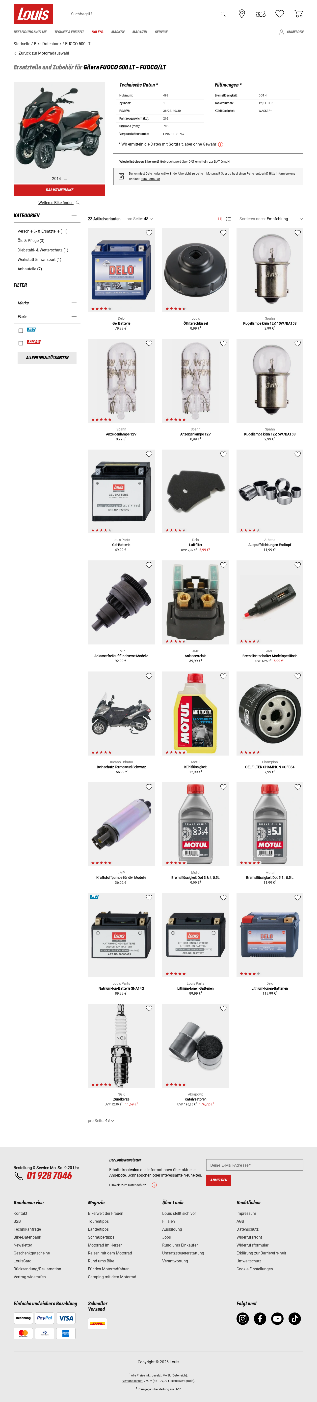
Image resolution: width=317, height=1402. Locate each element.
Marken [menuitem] (117, 32)
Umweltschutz (249, 1261)
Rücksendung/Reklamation (37, 1269)
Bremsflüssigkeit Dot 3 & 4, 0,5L (195, 878)
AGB (240, 1221)
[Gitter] (219, 218)
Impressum (246, 1213)
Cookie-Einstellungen (255, 1269)
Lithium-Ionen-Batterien (195, 988)
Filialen (168, 1221)
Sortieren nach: (252, 218)
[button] (223, 14)
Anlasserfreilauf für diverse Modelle (121, 656)
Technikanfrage (27, 1229)
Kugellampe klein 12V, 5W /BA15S (269, 434)
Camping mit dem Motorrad (112, 1277)
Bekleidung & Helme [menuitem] (30, 32)
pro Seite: (135, 218)
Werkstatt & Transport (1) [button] (39, 259)
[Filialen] (242, 14)
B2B (17, 1221)
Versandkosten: (132, 1381)
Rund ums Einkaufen (180, 1245)
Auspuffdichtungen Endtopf (269, 545)
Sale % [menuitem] (97, 32)
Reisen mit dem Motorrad (110, 1253)
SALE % (34, 342)
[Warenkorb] (298, 14)
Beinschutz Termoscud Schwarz (121, 767)
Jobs (166, 1237)
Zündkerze (121, 1099)
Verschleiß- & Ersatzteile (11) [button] (43, 231)
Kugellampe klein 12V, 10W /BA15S (269, 323)
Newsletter (23, 1245)
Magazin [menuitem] (139, 32)
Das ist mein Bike (59, 190)
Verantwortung (175, 1261)
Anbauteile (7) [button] (30, 269)
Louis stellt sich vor (179, 1213)
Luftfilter (195, 545)
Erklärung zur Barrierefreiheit (261, 1253)
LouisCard (22, 1261)
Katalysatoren (196, 1099)
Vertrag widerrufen (30, 1277)
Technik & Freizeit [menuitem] (69, 32)
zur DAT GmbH (219, 161)
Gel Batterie (121, 323)
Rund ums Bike (101, 1261)
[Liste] (228, 219)
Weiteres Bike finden (56, 202)
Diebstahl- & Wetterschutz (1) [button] (43, 250)
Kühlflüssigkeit (195, 767)
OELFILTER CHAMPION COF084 (269, 767)
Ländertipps (98, 1229)
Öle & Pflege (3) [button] (31, 240)
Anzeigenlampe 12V (121, 434)
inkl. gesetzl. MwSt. (158, 1375)
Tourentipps (98, 1221)
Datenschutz (248, 1229)
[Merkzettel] (280, 14)
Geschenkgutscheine (32, 1253)
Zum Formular (150, 179)
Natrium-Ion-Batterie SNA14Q (121, 988)
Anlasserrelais (195, 656)
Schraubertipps (101, 1237)
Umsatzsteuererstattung (183, 1253)
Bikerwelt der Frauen (105, 1213)
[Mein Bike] (261, 14)
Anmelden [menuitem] (295, 32)
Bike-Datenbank (27, 1237)
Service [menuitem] (161, 32)
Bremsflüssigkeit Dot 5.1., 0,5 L (269, 878)
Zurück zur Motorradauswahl (43, 53)
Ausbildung (172, 1229)
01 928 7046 (49, 1176)
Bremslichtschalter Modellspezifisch (269, 656)
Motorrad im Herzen (105, 1245)
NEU (31, 330)
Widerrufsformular (252, 1245)
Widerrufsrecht (249, 1237)
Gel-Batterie (121, 545)
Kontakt (20, 1213)
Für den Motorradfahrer (108, 1269)
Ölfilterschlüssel (196, 323)
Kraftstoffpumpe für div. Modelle (121, 878)
